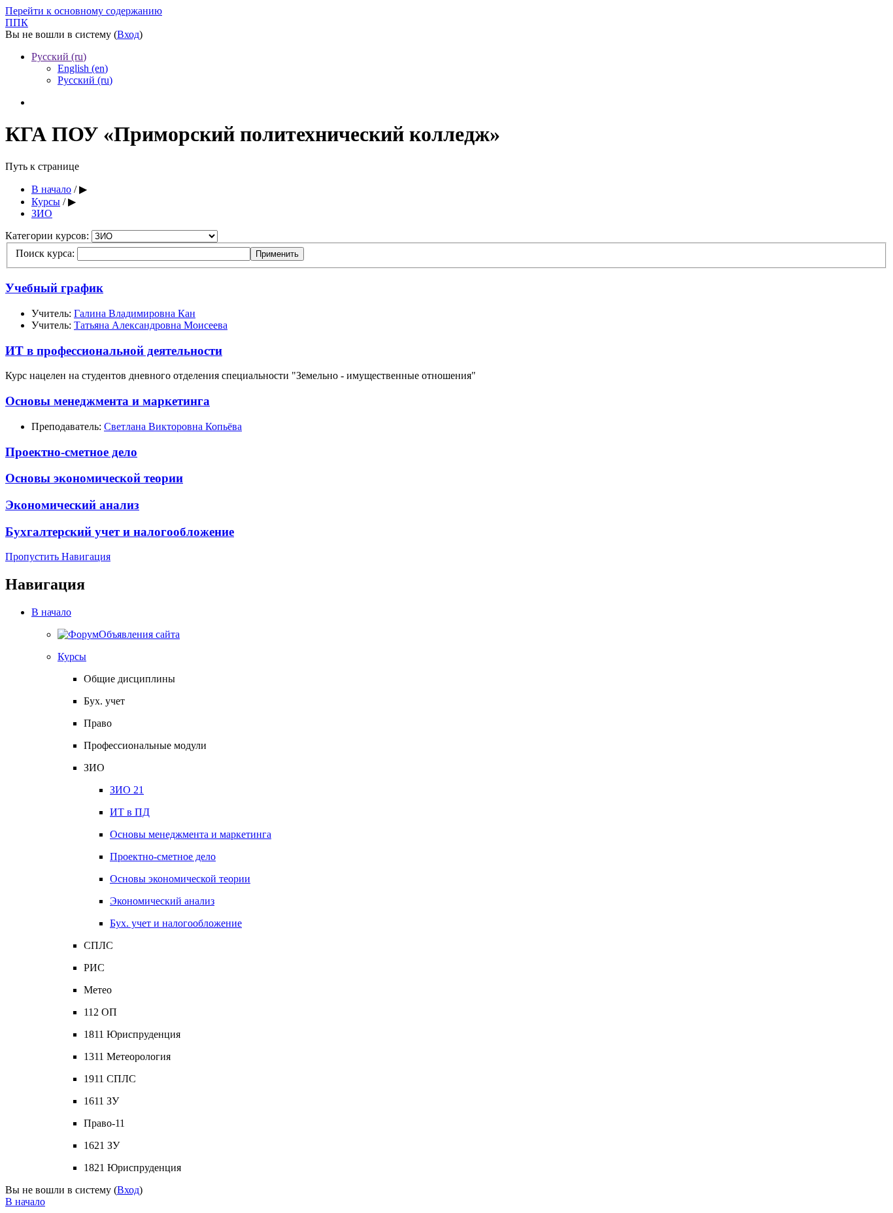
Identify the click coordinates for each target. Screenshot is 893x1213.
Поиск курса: (46, 253)
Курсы (72, 656)
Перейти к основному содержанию (83, 10)
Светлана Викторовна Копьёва (173, 426)
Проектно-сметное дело (71, 452)
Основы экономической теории (94, 478)
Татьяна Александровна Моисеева (150, 325)
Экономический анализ (72, 505)
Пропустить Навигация (57, 556)
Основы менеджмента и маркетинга (107, 401)
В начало (51, 612)
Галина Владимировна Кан (134, 313)
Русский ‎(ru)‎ (58, 56)
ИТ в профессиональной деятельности (113, 350)
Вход (128, 34)
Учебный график (54, 288)
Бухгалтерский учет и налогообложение (119, 532)
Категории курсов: (48, 235)
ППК (16, 22)
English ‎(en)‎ (83, 68)
